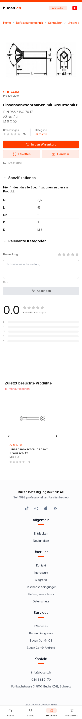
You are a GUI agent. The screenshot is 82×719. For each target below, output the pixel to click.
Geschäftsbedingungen (41, 587)
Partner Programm (41, 633)
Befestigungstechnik (29, 22)
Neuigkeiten (41, 540)
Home (7, 22)
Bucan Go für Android (41, 647)
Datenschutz (41, 601)
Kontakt (41, 565)
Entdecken (41, 533)
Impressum (41, 572)
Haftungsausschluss (41, 594)
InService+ (41, 626)
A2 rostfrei (41, 134)
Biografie (41, 579)
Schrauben (55, 22)
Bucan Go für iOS (41, 640)
